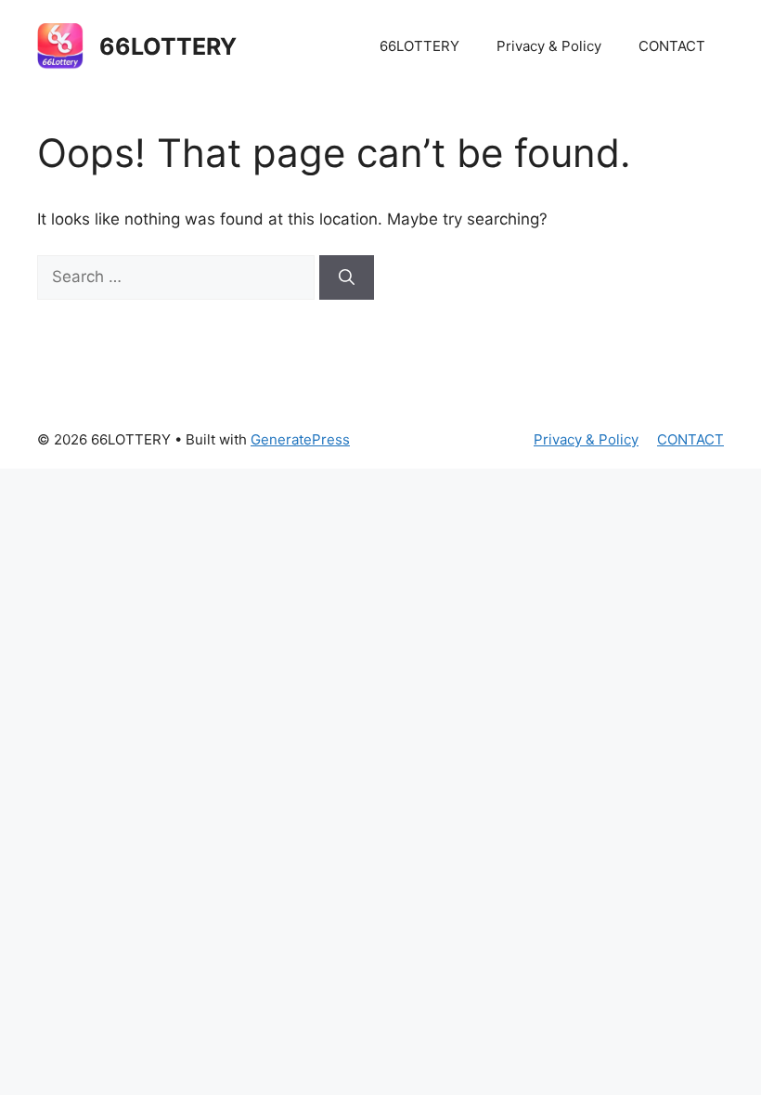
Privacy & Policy (549, 46)
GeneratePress (300, 439)
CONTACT (671, 46)
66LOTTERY (168, 46)
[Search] (346, 277)
